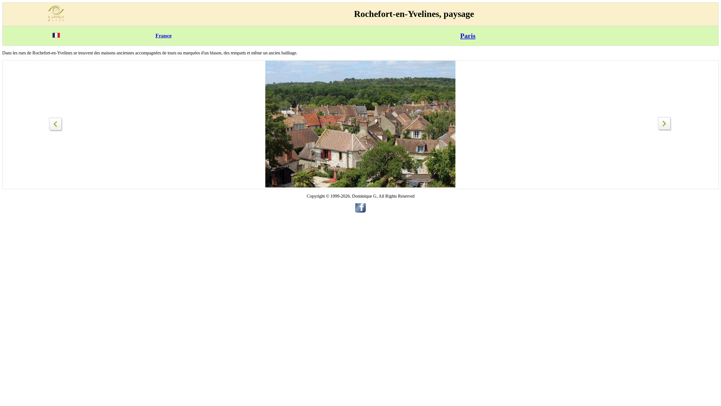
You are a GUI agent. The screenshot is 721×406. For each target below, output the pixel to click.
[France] (56, 36)
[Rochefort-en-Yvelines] (56, 123)
